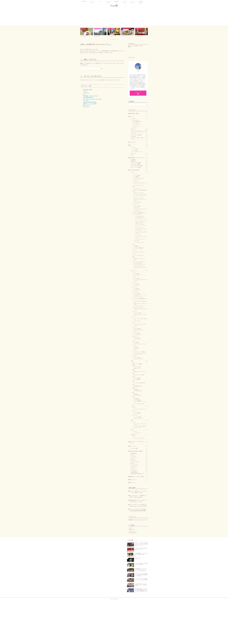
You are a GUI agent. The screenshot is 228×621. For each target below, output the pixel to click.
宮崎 (133, 387)
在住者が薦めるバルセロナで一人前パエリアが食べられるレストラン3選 (138, 501)
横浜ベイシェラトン (137, 368)
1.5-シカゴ (139, 456)
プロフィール (86, 106)
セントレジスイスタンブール (139, 438)
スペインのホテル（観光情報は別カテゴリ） (140, 299)
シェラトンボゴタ (137, 432)
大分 (133, 384)
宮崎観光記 (136, 389)
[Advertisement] (114, 17)
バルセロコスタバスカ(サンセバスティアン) (140, 309)
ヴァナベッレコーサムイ (140, 242)
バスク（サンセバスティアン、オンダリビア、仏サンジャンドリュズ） (139, 131)
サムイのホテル (137, 240)
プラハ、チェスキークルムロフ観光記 (140, 319)
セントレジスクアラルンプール (139, 264)
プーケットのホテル (137, 235)
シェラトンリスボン (137, 339)
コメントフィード (133, 531)
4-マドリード (139, 460)
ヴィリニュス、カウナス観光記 (139, 351)
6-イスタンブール (139, 464)
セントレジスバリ (137, 179)
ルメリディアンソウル (138, 188)
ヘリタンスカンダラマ (138, 211)
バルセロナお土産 (108, 2)
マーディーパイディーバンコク (141, 231)
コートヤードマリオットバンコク (141, 219)
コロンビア (135, 431)
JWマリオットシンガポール (139, 192)
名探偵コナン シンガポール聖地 (90, 103)
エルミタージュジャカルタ (139, 178)
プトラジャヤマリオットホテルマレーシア (140, 268)
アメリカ (134, 422)
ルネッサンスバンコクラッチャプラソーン (141, 233)
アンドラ (134, 276)
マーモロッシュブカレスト (139, 358)
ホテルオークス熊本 (137, 395)
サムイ (139, 154)
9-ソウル (139, 469)
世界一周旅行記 (116, 2)
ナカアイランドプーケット (140, 239)
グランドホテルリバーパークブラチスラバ (140, 315)
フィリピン (135, 250)
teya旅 (114, 5)
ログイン (131, 527)
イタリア (134, 282)
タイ (84, 94)
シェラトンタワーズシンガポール (140, 194)
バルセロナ (139, 118)
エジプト (134, 407)
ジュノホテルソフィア (138, 334)
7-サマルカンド (139, 466)
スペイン (100, 1)
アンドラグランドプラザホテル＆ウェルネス (140, 280)
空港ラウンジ (139, 161)
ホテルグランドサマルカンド (139, 185)
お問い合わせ (84, 1)
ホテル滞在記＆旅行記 (140, 2)
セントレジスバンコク (139, 227)
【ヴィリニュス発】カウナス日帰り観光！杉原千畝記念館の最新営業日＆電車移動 (138, 510)
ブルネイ (134, 253)
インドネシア (135, 173)
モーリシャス (135, 415)
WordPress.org (132, 532)
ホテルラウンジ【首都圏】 (137, 363)
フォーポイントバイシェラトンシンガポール (140, 200)
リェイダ (139, 139)
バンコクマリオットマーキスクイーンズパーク (141, 229)
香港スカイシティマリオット (139, 258)
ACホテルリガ (136, 348)
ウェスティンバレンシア (138, 307)
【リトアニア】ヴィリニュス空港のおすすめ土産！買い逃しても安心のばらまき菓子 (138, 505)
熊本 (133, 392)
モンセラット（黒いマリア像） (139, 137)
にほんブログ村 (131, 57)
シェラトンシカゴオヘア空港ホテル (140, 426)
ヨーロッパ (139, 270)
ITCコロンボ (136, 207)
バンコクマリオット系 (124, 2)
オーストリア (135, 291)
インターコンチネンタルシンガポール (140, 196)
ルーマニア (135, 355)
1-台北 (139, 454)
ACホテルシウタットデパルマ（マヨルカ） (140, 304)
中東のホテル (139, 434)
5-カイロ (139, 463)
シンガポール (86, 92)
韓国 (133, 186)
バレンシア (139, 133)
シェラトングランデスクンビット (141, 226)
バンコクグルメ (135, 150)
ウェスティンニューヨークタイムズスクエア (140, 424)
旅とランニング (86, 105)
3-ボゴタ (139, 459)
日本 (139, 360)
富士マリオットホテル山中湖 (139, 374)
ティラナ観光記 (137, 273)
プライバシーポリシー (92, 2)
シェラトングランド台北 (138, 248)
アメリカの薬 (139, 470)
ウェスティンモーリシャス (139, 418)
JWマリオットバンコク (140, 223)
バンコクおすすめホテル (140, 216)
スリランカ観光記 (137, 206)
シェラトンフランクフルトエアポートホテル (140, 325)
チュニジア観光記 (137, 412)
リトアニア (135, 350)
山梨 (133, 373)
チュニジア (135, 410)
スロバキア (135, 311)
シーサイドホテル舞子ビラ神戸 (139, 382)
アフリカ (139, 405)
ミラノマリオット (137, 285)
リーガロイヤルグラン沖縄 (139, 403)
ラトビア (134, 345)
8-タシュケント (139, 467)
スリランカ (135, 204)
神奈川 (134, 365)
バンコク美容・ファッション (138, 151)
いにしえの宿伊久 (137, 379)
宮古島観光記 (136, 398)
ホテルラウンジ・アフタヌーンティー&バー (92, 99)
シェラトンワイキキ (137, 427)
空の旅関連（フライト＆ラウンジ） (90, 95)
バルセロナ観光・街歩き (137, 121)
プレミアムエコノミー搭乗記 (139, 165)
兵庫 (133, 381)
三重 (133, 376)
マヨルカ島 (139, 136)
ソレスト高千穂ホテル (138, 390)
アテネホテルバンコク (139, 217)
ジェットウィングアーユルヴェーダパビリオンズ (140, 209)
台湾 (133, 244)
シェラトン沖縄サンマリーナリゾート (140, 402)
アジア (139, 172)
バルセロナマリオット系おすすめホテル (140, 302)
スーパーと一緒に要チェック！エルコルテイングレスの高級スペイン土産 (138, 492)
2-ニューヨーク (139, 457)
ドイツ (134, 322)
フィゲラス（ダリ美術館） (139, 134)
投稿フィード (132, 529)
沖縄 (133, 397)
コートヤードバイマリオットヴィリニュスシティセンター (140, 354)
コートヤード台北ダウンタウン (139, 247)
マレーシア (135, 260)
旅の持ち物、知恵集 (87, 89)
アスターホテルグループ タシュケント (140, 183)
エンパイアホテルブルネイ (139, 255)
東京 (133, 362)
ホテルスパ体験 (139, 448)
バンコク (139, 147)
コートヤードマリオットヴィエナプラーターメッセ (140, 295)
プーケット (139, 153)
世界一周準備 (139, 453)
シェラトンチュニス (137, 413)
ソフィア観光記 (137, 333)
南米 (139, 429)
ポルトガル (135, 336)
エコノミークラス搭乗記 (139, 167)
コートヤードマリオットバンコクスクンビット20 (141, 222)
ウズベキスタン (135, 181)
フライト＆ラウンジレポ (132, 2)
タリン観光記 (136, 288)
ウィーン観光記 (137, 293)
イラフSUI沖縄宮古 (137, 400)
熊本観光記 (136, 394)
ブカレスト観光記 (137, 357)
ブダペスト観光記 (137, 328)
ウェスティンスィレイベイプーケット (141, 237)
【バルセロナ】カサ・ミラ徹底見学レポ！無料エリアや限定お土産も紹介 (138, 496)
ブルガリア (135, 331)
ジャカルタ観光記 (137, 175)
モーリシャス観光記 (137, 417)
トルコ (134, 436)
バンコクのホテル (137, 214)
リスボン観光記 (137, 337)
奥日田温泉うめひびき (138, 386)
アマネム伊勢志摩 (137, 378)
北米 (139, 420)
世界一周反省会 (139, 472)
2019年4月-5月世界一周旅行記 (89, 102)
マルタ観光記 (136, 342)
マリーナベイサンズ (137, 201)
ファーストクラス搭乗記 (139, 162)
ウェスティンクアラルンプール (139, 261)
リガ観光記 (136, 347)
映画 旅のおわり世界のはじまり (139, 473)
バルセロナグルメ (136, 126)
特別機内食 (139, 159)
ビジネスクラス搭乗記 (139, 164)
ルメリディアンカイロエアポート (140, 409)
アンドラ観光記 (137, 278)
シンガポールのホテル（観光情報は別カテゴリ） (140, 191)
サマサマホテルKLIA (137, 263)
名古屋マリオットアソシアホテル (140, 371)
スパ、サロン (86, 100)
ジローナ (139, 129)
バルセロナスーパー (137, 124)
